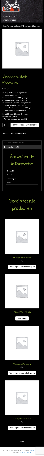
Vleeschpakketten (14, 26)
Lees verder (22, 318)
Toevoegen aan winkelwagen (25, 125)
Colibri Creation (35, 450)
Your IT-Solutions (25, 452)
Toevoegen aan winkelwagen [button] (22, 267)
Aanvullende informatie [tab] (14, 143)
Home (4, 26)
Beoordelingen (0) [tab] (11, 147)
